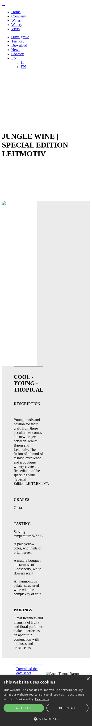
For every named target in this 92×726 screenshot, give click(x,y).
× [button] (88, 679)
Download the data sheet (27, 671)
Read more (42, 699)
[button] (46, 718)
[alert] (46, 700)
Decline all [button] (67, 708)
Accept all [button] (24, 708)
